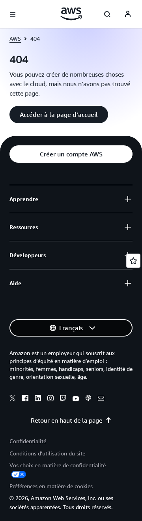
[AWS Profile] (128, 14)
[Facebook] (25, 399)
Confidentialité (27, 441)
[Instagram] (50, 399)
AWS (15, 38)
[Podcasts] (88, 399)
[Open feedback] (133, 261)
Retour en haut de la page (66, 420)
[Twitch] (63, 399)
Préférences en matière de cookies (51, 486)
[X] (12, 399)
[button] (58, 114)
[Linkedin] (38, 399)
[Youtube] (76, 399)
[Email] (101, 399)
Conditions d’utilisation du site (47, 453)
